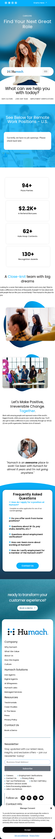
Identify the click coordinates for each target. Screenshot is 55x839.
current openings (16, 511)
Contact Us (28, 565)
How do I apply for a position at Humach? (26, 503)
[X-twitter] (12, 3)
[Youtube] (41, 798)
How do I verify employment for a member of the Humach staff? (27, 551)
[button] (51, 808)
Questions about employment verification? (26, 535)
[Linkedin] (9, 3)
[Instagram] (6, 3)
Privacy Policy (34, 836)
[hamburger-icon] (45, 71)
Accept (27, 830)
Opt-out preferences (21, 836)
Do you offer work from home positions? (26, 519)
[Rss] (16, 3)
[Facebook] (29, 798)
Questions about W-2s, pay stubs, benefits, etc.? (24, 527)
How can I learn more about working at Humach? (24, 543)
